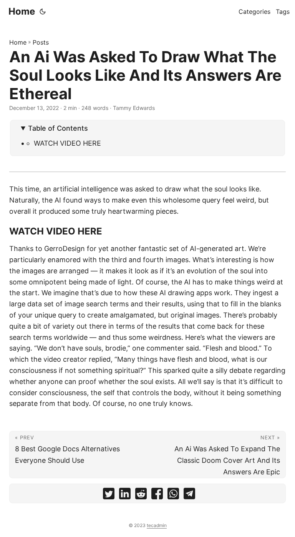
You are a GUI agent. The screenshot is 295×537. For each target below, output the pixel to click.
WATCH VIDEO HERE (67, 143)
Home (21, 11)
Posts (41, 42)
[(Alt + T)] (42, 11)
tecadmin (157, 525)
